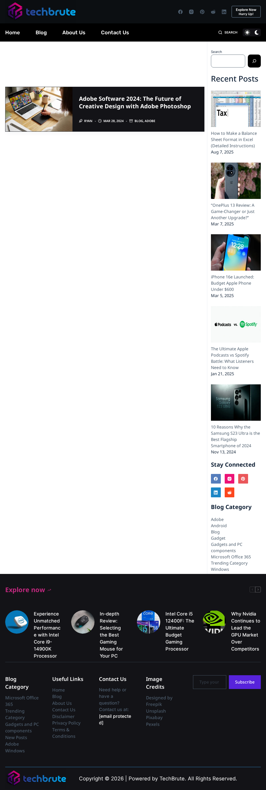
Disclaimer (63, 716)
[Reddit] (213, 12)
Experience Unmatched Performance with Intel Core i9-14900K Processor (47, 635)
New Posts (16, 737)
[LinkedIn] (224, 12)
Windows (220, 569)
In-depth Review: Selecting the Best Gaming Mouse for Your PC (111, 635)
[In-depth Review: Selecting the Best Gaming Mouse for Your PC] (83, 622)
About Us (73, 32)
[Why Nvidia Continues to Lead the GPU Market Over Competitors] (214, 622)
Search (216, 52)
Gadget (218, 538)
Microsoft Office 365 (231, 557)
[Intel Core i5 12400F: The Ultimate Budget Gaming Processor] (148, 622)
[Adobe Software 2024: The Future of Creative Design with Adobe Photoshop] (38, 109)
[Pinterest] (202, 12)
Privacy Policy (66, 723)
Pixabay (154, 717)
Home (12, 32)
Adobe (150, 121)
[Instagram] (191, 12)
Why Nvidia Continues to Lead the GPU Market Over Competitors (245, 631)
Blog (41, 32)
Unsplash (156, 711)
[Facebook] (180, 12)
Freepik (154, 704)
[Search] (254, 61)
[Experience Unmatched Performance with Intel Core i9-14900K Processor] (17, 622)
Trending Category (229, 563)
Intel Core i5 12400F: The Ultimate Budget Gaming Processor (179, 631)
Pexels (152, 724)
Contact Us (115, 32)
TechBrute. (172, 778)
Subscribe (245, 682)
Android (219, 525)
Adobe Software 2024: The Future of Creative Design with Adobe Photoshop (135, 102)
